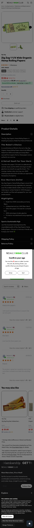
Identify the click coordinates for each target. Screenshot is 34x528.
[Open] (29, 523)
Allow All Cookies (7, 516)
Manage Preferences (7, 525)
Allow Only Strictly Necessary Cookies (12, 520)
